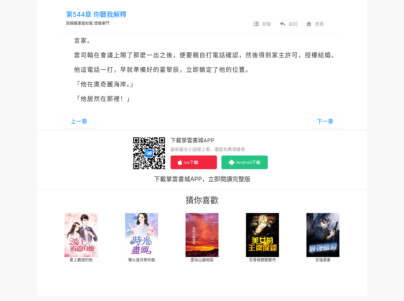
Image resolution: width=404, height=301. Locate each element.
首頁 (319, 24)
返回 (293, 24)
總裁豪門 (101, 23)
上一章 (79, 121)
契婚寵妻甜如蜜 (79, 23)
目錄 (266, 24)
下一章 (325, 121)
